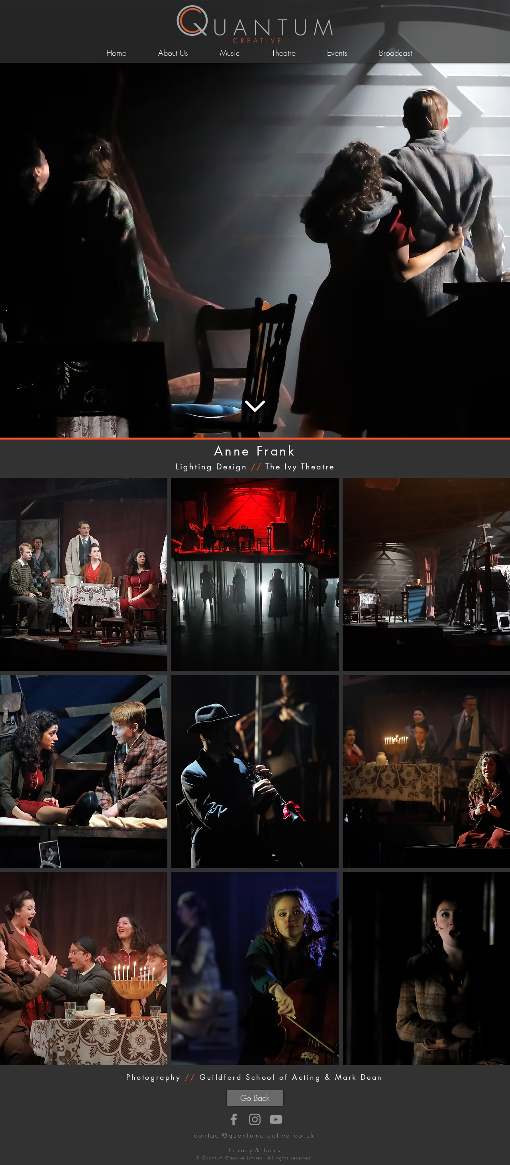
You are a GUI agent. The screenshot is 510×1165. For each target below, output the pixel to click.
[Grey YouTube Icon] (276, 1119)
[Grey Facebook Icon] (233, 1119)
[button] (83, 574)
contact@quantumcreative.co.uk (254, 1135)
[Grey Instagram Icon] (255, 1119)
